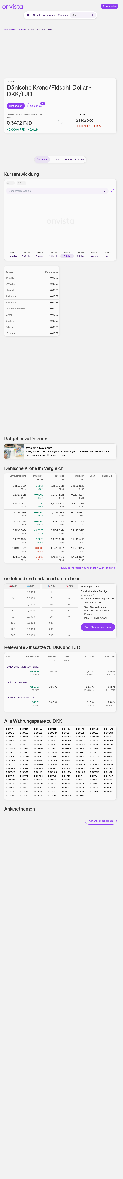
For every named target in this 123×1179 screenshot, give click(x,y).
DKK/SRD (24, 788)
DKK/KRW (10, 788)
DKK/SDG (108, 784)
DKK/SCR (10, 784)
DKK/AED (80, 741)
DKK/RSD (108, 780)
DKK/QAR (66, 756)
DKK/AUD (24, 733)
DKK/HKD (66, 748)
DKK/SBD (38, 780)
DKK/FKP (38, 744)
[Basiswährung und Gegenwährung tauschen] (60, 122)
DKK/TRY (38, 791)
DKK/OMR (94, 772)
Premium (63, 15)
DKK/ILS (37, 752)
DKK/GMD (66, 744)
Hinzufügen (15, 105)
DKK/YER (80, 752)
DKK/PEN (66, 776)
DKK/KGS (66, 760)
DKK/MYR (66, 764)
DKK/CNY (52, 741)
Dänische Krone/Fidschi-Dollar (39, 29)
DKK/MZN (24, 768)
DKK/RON (10, 780)
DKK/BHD (52, 733)
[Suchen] (93, 15)
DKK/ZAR (94, 784)
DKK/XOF (10, 741)
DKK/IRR (10, 752)
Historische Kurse (74, 159)
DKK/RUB (24, 780)
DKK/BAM (10, 760)
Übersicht (42, 159)
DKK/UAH (80, 791)
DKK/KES (80, 756)
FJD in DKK (81, 115)
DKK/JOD (94, 752)
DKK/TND (24, 791)
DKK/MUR (108, 764)
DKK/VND (66, 795)
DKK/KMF (108, 756)
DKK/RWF (108, 776)
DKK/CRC (66, 741)
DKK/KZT (52, 756)
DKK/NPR (108, 768)
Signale (37, 105)
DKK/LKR (66, 784)
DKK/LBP (108, 760)
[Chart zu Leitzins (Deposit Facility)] (66, 703)
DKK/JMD (52, 752)
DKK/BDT (66, 733)
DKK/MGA (38, 764)
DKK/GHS (80, 744)
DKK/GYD (24, 748)
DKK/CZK (10, 791)
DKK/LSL (94, 760)
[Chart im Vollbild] (113, 190)
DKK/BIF (108, 737)
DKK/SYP (52, 788)
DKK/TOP (94, 788)
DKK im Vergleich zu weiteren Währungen (87, 567)
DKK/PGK (38, 776)
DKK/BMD (108, 733)
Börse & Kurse (10, 29)
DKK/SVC (10, 744)
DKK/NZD (24, 772)
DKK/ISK (23, 752)
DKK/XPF (24, 741)
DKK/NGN (52, 772)
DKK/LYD (10, 764)
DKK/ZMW (52, 760)
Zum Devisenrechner (97, 627)
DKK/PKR (10, 776)
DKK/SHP (80, 784)
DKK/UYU (108, 791)
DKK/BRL (52, 737)
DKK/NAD (94, 768)
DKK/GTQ (108, 744)
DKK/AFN (10, 729)
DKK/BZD (94, 733)
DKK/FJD (52, 744)
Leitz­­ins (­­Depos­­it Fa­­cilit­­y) (20, 697)
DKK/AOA (66, 729)
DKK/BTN (10, 737)
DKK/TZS (66, 788)
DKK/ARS (80, 729)
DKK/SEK (80, 780)
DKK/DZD (52, 729)
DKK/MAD (94, 764)
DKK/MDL (52, 768)
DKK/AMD (94, 729)
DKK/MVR (80, 764)
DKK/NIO (38, 772)
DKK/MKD (10, 768)
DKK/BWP (38, 737)
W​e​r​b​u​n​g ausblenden (71, 52)
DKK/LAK (80, 760)
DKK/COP (94, 756)
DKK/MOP (24, 764)
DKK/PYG (52, 776)
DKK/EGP (24, 729)
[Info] (10, 183)
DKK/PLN (94, 776)
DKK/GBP (66, 737)
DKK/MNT (66, 768)
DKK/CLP (38, 741)
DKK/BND (80, 737)
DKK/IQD (108, 748)
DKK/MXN (38, 768)
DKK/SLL (24, 784)
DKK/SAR (66, 780)
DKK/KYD (108, 752)
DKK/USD (24, 795)
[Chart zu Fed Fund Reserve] (66, 688)
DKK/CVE (38, 756)
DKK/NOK (80, 772)
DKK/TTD (108, 788)
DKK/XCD (108, 772)
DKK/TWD (10, 772)
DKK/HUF (94, 791)
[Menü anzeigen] (28, 15)
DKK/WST (52, 780)
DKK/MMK (80, 768)
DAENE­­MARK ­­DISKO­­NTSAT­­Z (23, 666)
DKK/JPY (66, 752)
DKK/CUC (24, 760)
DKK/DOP (108, 741)
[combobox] (57, 191)
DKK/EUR (24, 744)
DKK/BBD (80, 733)
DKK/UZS (10, 795)
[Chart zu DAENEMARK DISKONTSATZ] (66, 672)
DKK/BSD (38, 733)
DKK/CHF (94, 780)
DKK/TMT (52, 791)
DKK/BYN (80, 795)
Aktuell (36, 15)
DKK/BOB (24, 737)
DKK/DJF (94, 741)
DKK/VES (52, 795)
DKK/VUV (38, 795)
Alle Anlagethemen (101, 820)
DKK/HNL (52, 748)
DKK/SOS (52, 784)
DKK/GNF (10, 748)
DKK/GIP (94, 744)
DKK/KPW (66, 772)
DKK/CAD (24, 756)
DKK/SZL (38, 788)
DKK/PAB (24, 776)
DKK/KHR (10, 756)
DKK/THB (80, 788)
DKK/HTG (38, 748)
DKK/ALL (38, 729)
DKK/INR (80, 748)
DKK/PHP (80, 776)
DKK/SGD (38, 784)
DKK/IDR (94, 748)
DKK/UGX (66, 791)
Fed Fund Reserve (17, 682)
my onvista (49, 15)
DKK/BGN (94, 737)
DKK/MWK (52, 764)
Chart (56, 159)
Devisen (21, 29)
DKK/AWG (108, 729)
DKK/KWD (38, 760)
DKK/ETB (10, 733)
